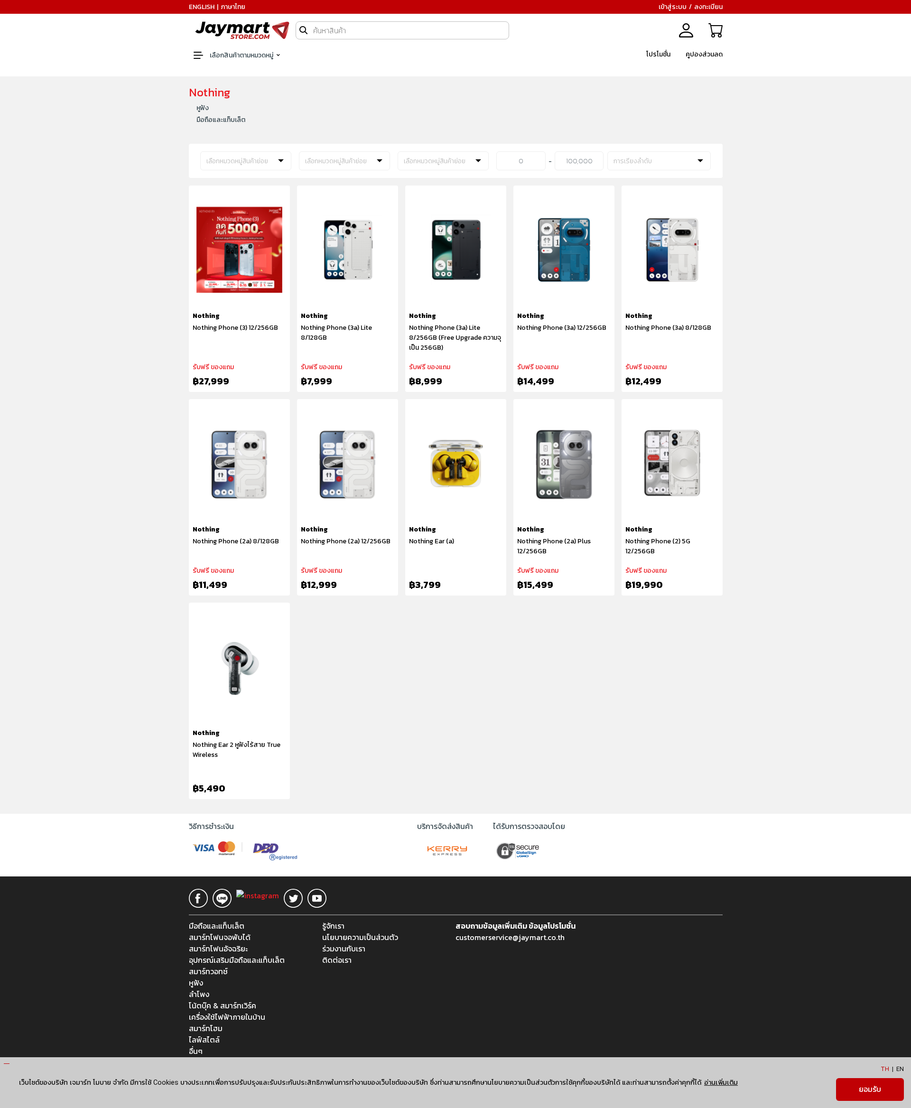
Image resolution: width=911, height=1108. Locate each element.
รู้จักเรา (333, 925)
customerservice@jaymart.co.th (510, 937)
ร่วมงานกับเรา (343, 948)
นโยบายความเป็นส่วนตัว (360, 937)
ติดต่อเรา (337, 960)
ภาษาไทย (233, 7)
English (201, 7)
